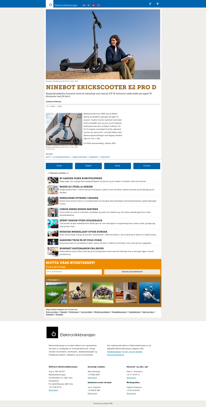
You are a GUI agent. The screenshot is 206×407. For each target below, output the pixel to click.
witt (48, 157)
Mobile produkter (102, 312)
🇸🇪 (89, 6)
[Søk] (150, 4)
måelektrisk (135, 312)
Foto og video (52, 312)
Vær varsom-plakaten (133, 352)
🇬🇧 (84, 6)
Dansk (117, 166)
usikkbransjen (120, 312)
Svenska (146, 166)
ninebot (93, 157)
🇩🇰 (93, 6)
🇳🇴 (98, 6)
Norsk (59, 166)
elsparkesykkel (62, 157)
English (88, 166)
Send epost (53, 390)
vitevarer (75, 312)
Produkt (59, 314)
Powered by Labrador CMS (103, 403)
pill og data (148, 312)
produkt (105, 157)
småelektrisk (80, 157)
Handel (64, 312)
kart (63, 375)
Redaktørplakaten (114, 352)
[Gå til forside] (61, 4)
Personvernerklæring (115, 355)
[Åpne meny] (157, 3)
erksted (50, 314)
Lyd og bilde (86, 312)
